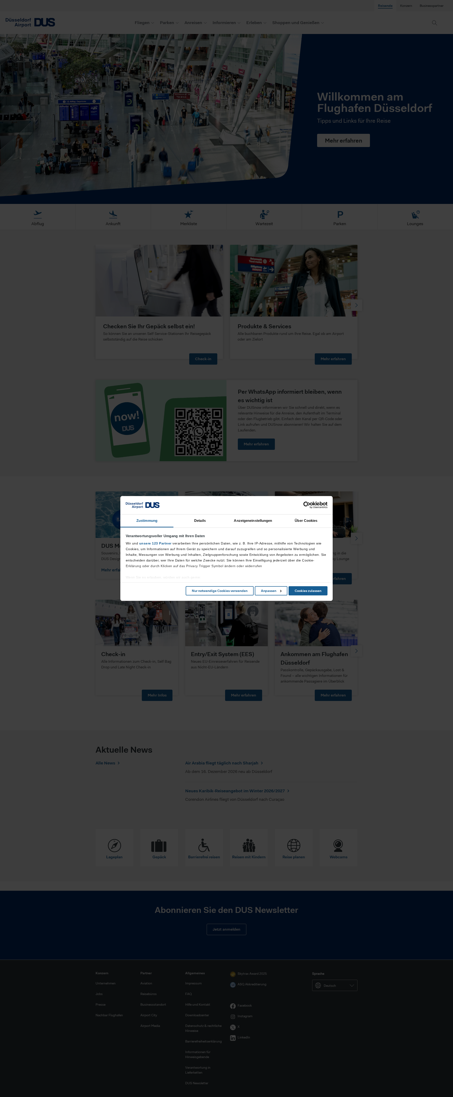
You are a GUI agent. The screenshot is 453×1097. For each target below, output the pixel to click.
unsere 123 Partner (155, 543)
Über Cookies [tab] (306, 521)
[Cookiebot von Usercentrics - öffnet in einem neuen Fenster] (306, 505)
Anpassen (268, 591)
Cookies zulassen (308, 591)
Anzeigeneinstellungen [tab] (253, 521)
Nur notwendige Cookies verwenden (219, 591)
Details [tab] (200, 521)
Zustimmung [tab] (146, 521)
